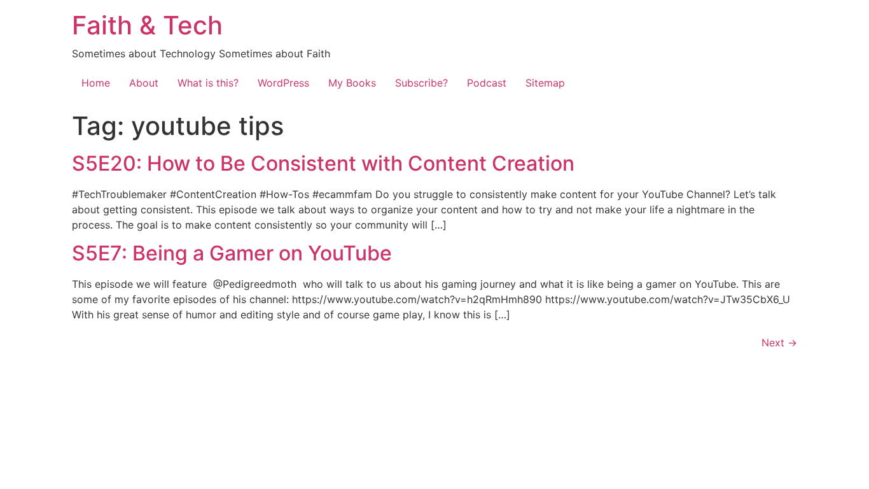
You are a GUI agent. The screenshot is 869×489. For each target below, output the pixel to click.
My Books (352, 82)
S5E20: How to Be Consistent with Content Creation (323, 163)
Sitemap (545, 82)
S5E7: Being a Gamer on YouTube (232, 253)
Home (95, 82)
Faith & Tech (147, 25)
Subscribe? (421, 82)
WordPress (283, 82)
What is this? (208, 82)
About (143, 82)
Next (779, 342)
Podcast (486, 82)
